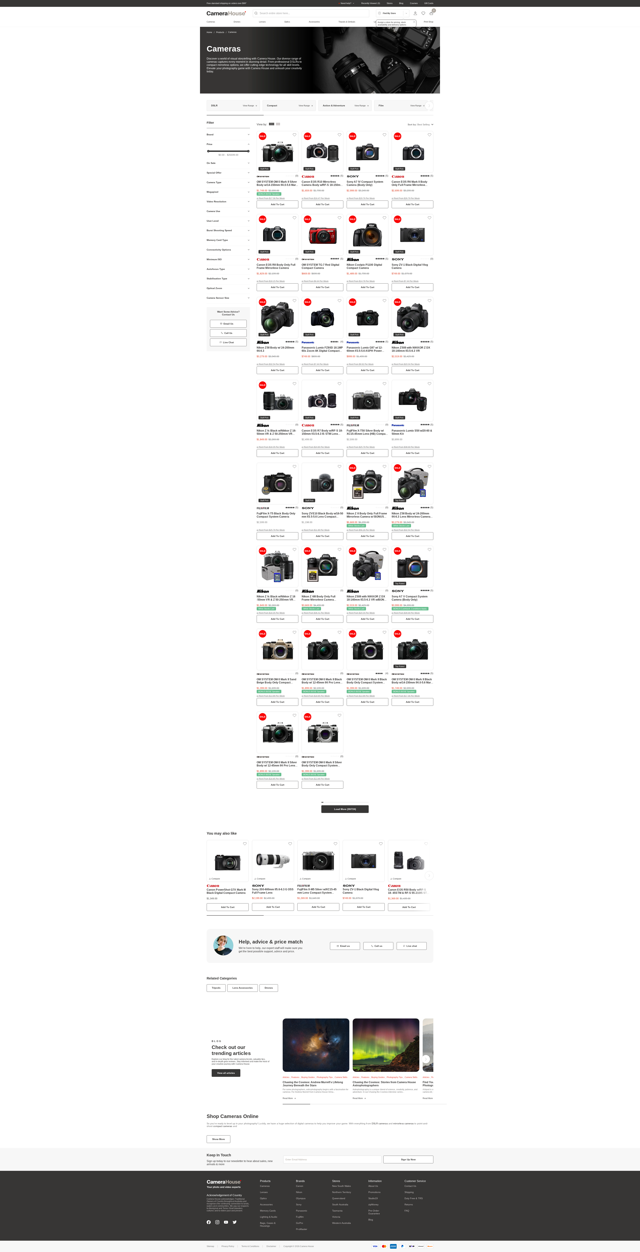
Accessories (266, 1204)
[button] (420, 124)
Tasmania (337, 1210)
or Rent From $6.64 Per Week (315, 281)
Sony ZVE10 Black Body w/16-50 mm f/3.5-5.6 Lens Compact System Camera (322, 516)
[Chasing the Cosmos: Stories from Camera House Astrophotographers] (386, 1045)
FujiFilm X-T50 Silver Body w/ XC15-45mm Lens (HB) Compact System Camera (367, 433)
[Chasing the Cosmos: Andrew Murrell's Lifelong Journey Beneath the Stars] (316, 1045)
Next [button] (429, 106)
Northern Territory (341, 1192)
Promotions (374, 1192)
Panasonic (301, 1210)
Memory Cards (268, 1210)
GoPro (299, 1223)
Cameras (265, 1186)
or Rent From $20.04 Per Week (406, 364)
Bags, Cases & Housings (268, 1224)
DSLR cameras (380, 1123)
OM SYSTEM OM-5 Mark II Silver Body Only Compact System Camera (322, 765)
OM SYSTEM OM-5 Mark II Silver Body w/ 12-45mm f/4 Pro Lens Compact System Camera (277, 765)
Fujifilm (300, 1216)
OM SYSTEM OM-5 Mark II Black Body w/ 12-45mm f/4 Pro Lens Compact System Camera (322, 682)
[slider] (208, 151)
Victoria (336, 1216)
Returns (408, 1204)
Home (209, 32)
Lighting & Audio (268, 1216)
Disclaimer (271, 1246)
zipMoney (373, 1204)
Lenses (264, 1192)
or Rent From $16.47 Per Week (316, 198)
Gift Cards (428, 3)
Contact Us (410, 1186)
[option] (233, 105)
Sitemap (210, 1246)
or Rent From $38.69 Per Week (406, 447)
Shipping (409, 1192)
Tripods (216, 987)
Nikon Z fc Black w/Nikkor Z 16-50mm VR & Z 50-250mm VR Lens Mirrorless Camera (276, 433)
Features (295, 1077)
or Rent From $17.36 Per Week (271, 198)
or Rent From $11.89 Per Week (316, 530)
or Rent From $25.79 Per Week (361, 447)
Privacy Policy (228, 1246)
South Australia (340, 1204)
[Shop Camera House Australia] (226, 13)
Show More (218, 1139)
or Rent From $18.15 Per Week (271, 281)
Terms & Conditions (250, 1246)
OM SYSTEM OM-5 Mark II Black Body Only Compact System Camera (367, 682)
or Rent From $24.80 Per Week (316, 447)
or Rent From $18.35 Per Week (271, 447)
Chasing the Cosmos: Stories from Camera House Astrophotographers (384, 1084)
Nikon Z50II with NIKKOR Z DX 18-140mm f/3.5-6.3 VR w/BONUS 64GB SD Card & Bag (367, 599)
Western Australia (341, 1223)
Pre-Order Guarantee (374, 1212)
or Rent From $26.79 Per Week (406, 198)
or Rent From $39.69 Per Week (406, 613)
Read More (288, 1098)
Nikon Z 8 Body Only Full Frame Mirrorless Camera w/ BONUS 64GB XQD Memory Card (367, 516)
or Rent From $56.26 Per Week (361, 530)
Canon (299, 1186)
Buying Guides (308, 1077)
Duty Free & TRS (413, 1198)
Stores (389, 3)
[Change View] (278, 124)
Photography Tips (325, 1077)
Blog (401, 3)
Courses (414, 3)
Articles (286, 1077)
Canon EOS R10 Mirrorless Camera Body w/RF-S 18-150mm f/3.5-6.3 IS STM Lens (322, 185)
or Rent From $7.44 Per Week (405, 281)
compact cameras (222, 1126)
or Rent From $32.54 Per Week (271, 364)
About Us (373, 1186)
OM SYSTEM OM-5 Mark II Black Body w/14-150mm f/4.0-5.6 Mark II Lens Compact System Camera (412, 682)
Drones (269, 987)
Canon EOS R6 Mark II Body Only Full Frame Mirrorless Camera (409, 185)
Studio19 (373, 1198)
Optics (263, 1198)
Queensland (338, 1198)
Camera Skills (341, 1077)
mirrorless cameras (403, 1123)
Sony (298, 1204)
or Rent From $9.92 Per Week (360, 364)
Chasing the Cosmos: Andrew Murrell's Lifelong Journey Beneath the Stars (313, 1084)
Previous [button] (211, 106)
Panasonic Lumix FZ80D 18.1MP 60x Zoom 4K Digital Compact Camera (322, 350)
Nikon (299, 1192)
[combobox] (311, 13)
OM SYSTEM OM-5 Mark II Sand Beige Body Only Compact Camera (276, 682)
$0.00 (221, 155)
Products (220, 32)
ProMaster (301, 1229)
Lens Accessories (242, 987)
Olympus (301, 1198)
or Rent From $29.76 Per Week (361, 198)
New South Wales (341, 1186)
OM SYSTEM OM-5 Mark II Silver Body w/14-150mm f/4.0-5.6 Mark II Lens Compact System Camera (277, 185)
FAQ (406, 1210)
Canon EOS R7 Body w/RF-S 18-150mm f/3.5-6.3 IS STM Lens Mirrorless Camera (322, 433)
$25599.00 (232, 155)
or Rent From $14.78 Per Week (361, 281)
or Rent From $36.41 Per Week (316, 613)
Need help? (346, 3)
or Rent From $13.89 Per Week (271, 696)
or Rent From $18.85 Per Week (316, 696)
